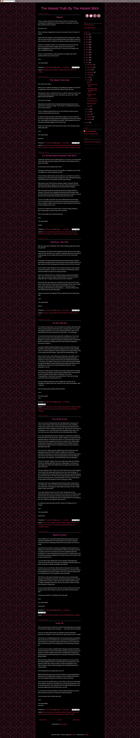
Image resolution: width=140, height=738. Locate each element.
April (88, 111)
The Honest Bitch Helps (62, 147)
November (90, 67)
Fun (63, 232)
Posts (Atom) (63, 724)
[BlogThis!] (74, 67)
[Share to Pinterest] (79, 67)
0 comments (65, 709)
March (89, 114)
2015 (87, 52)
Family (63, 712)
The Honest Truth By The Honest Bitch (70, 8)
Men (45, 234)
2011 (87, 62)
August (89, 74)
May (88, 109)
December (90, 64)
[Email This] (72, 67)
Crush (54, 407)
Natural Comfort (59, 535)
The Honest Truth (89, 25)
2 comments (66, 610)
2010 (87, 122)
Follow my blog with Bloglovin (92, 142)
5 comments (65, 143)
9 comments (66, 402)
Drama (51, 70)
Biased (59, 17)
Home (60, 720)
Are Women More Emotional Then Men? (59, 155)
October (89, 69)
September (90, 72)
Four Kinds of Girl (59, 419)
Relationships (66, 234)
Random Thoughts (52, 234)
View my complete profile (91, 133)
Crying (55, 145)
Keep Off (59, 623)
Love (49, 147)
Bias (44, 70)
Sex (71, 234)
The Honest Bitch (49, 67)
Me (72, 70)
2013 (87, 57)
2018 (87, 44)
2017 (87, 47)
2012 (87, 60)
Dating (59, 145)
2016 (87, 49)
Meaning (40, 234)
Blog (47, 70)
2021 (87, 37)
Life (69, 70)
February (90, 117)
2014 (87, 55)
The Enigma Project (89, 27)
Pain (63, 409)
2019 (87, 42)
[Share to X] (75, 67)
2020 (87, 39)
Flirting (78, 407)
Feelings (60, 70)
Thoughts (72, 147)
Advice (44, 145)
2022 (87, 34)
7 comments (65, 67)
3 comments (65, 229)
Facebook (58, 712)
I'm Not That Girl (59, 323)
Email (55, 70)
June (88, 80)
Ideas (48, 409)
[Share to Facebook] (77, 67)
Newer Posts (43, 720)
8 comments (65, 310)
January (89, 119)
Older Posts (76, 720)
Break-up (49, 145)
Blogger (86, 734)
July (88, 77)
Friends (65, 70)
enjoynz (73, 734)
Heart (78, 145)
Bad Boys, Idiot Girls (59, 242)
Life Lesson (44, 147)
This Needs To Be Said (59, 80)
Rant (74, 70)
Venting (40, 72)
